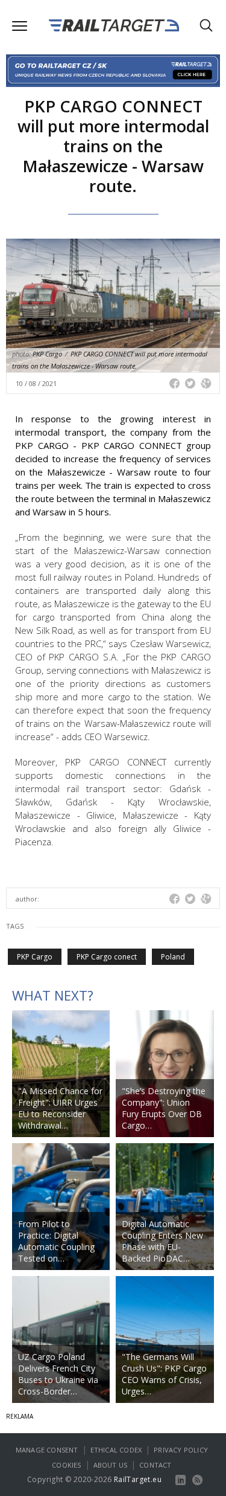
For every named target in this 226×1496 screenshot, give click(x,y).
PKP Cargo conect (107, 957)
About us (110, 1464)
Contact (155, 1464)
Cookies (66, 1464)
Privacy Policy (181, 1449)
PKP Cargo (34, 957)
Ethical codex (116, 1449)
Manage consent (47, 1449)
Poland (173, 957)
